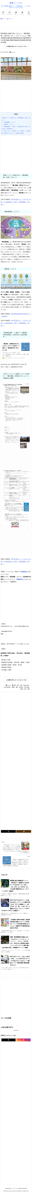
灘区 (17, 687)
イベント (11, 18)
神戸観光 (21, 687)
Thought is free (25, 1191)
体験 (15, 685)
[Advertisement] (17, 24)
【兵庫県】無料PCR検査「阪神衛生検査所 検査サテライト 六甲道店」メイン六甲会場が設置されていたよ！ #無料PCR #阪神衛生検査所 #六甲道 (20, 924)
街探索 (21, 688)
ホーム (3, 18)
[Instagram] (23, 1039)
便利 (18, 685)
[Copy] (23, 831)
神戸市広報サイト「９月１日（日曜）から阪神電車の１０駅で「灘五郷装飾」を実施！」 (16, 202)
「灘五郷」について (7, 124)
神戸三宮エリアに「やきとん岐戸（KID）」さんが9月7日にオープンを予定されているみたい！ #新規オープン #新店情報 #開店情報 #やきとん (20, 961)
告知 (21, 685)
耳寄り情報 (26, 687)
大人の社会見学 (7, 687)
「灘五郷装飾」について (9, 122)
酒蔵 (28, 688)
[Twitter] (8, 831)
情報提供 (24, 571)
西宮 (25, 688)
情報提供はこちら (21, 579)
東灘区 (13, 687)
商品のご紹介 (26, 685)
